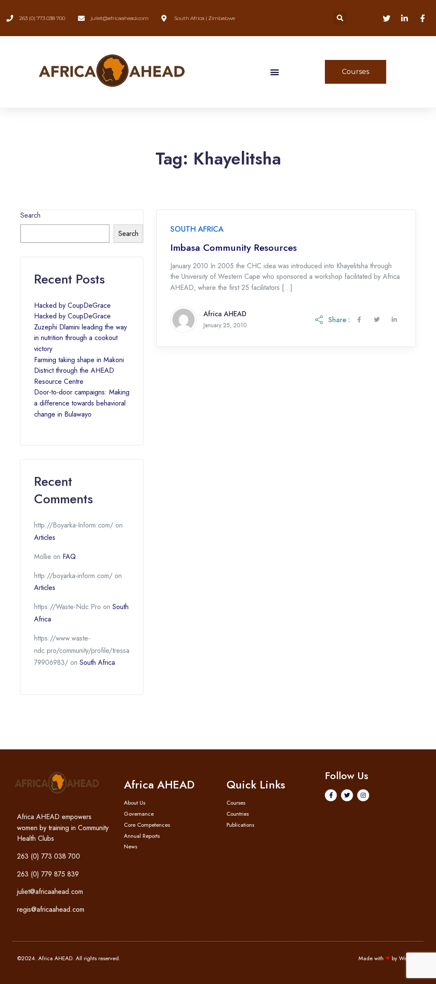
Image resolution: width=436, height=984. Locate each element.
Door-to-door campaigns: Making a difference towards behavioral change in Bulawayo (81, 403)
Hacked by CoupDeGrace (72, 305)
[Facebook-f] (331, 795)
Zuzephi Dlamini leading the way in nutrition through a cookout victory (80, 338)
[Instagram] (363, 795)
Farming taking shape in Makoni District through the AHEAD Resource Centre (79, 370)
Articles (44, 537)
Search (30, 215)
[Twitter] (347, 795)
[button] (340, 18)
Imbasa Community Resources (233, 247)
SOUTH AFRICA (197, 229)
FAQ (69, 556)
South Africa (97, 662)
